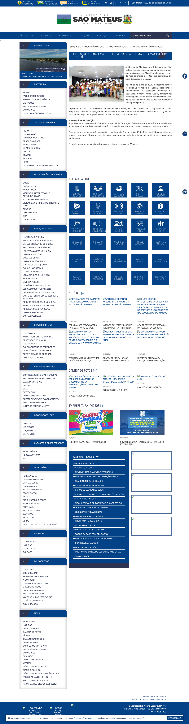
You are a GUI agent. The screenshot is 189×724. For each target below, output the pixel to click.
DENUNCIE (28, 656)
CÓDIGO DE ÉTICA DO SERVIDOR (38, 292)
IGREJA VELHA (30, 476)
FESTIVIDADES (30, 493)
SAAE (25, 388)
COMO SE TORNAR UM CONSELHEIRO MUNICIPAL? (40, 297)
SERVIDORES (29, 621)
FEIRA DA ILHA (29, 507)
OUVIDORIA (120, 35)
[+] (83, 293)
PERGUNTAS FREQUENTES (35, 576)
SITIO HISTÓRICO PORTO (34, 500)
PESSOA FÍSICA (30, 451)
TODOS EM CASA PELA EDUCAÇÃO (91, 534)
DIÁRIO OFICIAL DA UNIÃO (35, 666)
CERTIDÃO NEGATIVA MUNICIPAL (38, 350)
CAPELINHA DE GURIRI (33, 479)
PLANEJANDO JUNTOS (33, 590)
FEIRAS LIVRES (30, 486)
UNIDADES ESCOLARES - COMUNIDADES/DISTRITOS (99, 494)
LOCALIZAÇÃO (29, 134)
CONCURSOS (29, 109)
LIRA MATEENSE (30, 482)
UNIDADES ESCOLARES (34, 261)
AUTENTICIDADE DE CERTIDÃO (37, 354)
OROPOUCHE (29, 219)
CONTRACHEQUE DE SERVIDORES (39, 347)
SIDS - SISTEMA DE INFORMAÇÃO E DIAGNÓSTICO (98, 503)
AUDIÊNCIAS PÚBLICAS (34, 593)
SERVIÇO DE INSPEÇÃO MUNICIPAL (39, 302)
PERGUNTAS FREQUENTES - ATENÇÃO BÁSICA (96, 476)
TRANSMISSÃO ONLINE (33, 639)
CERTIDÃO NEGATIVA (85, 525)
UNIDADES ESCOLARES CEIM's (89, 489)
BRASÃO (27, 155)
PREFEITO (27, 92)
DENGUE (27, 209)
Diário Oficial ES (32, 670)
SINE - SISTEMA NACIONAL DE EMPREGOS (95, 538)
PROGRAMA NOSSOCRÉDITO (36, 247)
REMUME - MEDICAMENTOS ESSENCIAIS (94, 472)
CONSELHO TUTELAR (33, 268)
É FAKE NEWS (29, 541)
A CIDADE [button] (46, 35)
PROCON (27, 385)
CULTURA (27, 151)
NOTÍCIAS (27, 545)
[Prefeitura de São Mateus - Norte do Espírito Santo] (94, 19)
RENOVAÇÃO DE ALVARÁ (34, 340)
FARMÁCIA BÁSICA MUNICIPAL (37, 250)
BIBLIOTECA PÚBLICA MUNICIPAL (38, 240)
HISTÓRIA (27, 130)
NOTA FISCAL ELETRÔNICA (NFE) (38, 336)
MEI (24, 458)
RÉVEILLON (28, 517)
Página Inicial (75, 46)
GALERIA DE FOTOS (32, 632)
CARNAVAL (28, 514)
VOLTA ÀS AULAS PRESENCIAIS (37, 597)
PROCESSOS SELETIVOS (34, 106)
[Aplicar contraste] (106, 3)
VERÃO (26, 520)
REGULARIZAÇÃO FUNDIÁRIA (36, 309)
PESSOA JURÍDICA (31, 454)
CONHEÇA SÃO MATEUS (86, 543)
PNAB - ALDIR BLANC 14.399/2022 (38, 305)
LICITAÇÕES (83, 35)
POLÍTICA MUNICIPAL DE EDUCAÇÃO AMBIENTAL (98, 551)
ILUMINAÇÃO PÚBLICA (33, 237)
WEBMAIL (27, 663)
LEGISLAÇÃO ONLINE (33, 357)
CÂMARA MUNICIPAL (32, 381)
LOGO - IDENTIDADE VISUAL (36, 583)
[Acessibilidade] (184, 76)
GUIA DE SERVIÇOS (32, 586)
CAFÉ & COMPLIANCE (33, 600)
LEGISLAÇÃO (102, 35)
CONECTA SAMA (30, 642)
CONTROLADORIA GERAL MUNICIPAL (40, 375)
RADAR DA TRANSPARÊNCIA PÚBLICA (40, 684)
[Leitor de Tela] (184, 191)
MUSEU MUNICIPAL (32, 148)
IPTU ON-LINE (29, 333)
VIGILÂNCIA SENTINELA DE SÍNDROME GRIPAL (41, 204)
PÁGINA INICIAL (27, 35)
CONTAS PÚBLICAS (32, 315)
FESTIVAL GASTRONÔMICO (87, 547)
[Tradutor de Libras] (184, 133)
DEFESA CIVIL (29, 392)
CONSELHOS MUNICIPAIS (35, 395)
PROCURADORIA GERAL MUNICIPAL (39, 378)
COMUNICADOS (30, 604)
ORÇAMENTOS (30, 430)
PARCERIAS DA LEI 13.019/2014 (37, 677)
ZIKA (25, 216)
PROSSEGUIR (174, 718)
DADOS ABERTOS (57, 713)
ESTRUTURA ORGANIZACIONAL (37, 113)
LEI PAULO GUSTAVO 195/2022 (37, 289)
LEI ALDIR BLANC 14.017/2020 (37, 275)
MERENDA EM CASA (84, 463)
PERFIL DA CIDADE (31, 141)
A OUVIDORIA (29, 580)
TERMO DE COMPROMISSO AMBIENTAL (93, 507)
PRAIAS (26, 496)
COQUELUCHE (30, 186)
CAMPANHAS (29, 548)
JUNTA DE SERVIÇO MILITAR (36, 406)
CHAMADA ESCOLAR (32, 254)
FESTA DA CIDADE (31, 510)
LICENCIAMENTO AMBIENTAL (88, 512)
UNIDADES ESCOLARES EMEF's (89, 485)
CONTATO (27, 552)
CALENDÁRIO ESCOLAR (86, 498)
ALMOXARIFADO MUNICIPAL (36, 402)
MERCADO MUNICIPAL (33, 489)
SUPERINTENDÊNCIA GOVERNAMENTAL (41, 399)
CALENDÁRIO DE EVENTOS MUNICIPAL (41, 165)
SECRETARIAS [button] (64, 35)
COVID (26, 182)
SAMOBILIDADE (30, 278)
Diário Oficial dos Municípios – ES (41, 673)
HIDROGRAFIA (29, 144)
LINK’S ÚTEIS (29, 434)
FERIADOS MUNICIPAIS (33, 137)
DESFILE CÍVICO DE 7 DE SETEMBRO (40, 524)
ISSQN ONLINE (30, 343)
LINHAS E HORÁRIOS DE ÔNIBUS (38, 244)
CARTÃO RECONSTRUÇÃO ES (36, 285)
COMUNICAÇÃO (30, 573)
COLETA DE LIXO (31, 257)
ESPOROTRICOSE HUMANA (35, 199)
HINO (25, 162)
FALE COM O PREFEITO (34, 96)
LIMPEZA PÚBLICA (31, 282)
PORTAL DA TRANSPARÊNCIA (36, 99)
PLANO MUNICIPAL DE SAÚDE (89, 481)
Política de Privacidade (83, 718)
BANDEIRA (28, 158)
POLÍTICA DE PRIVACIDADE (35, 680)
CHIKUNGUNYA (30, 212)
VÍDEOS (26, 635)
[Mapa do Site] (111, 3)
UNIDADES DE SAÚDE (33, 312)
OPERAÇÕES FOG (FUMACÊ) (36, 264)
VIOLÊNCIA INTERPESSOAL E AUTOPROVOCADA (36, 194)
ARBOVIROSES (30, 189)
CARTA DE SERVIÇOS (33, 271)
